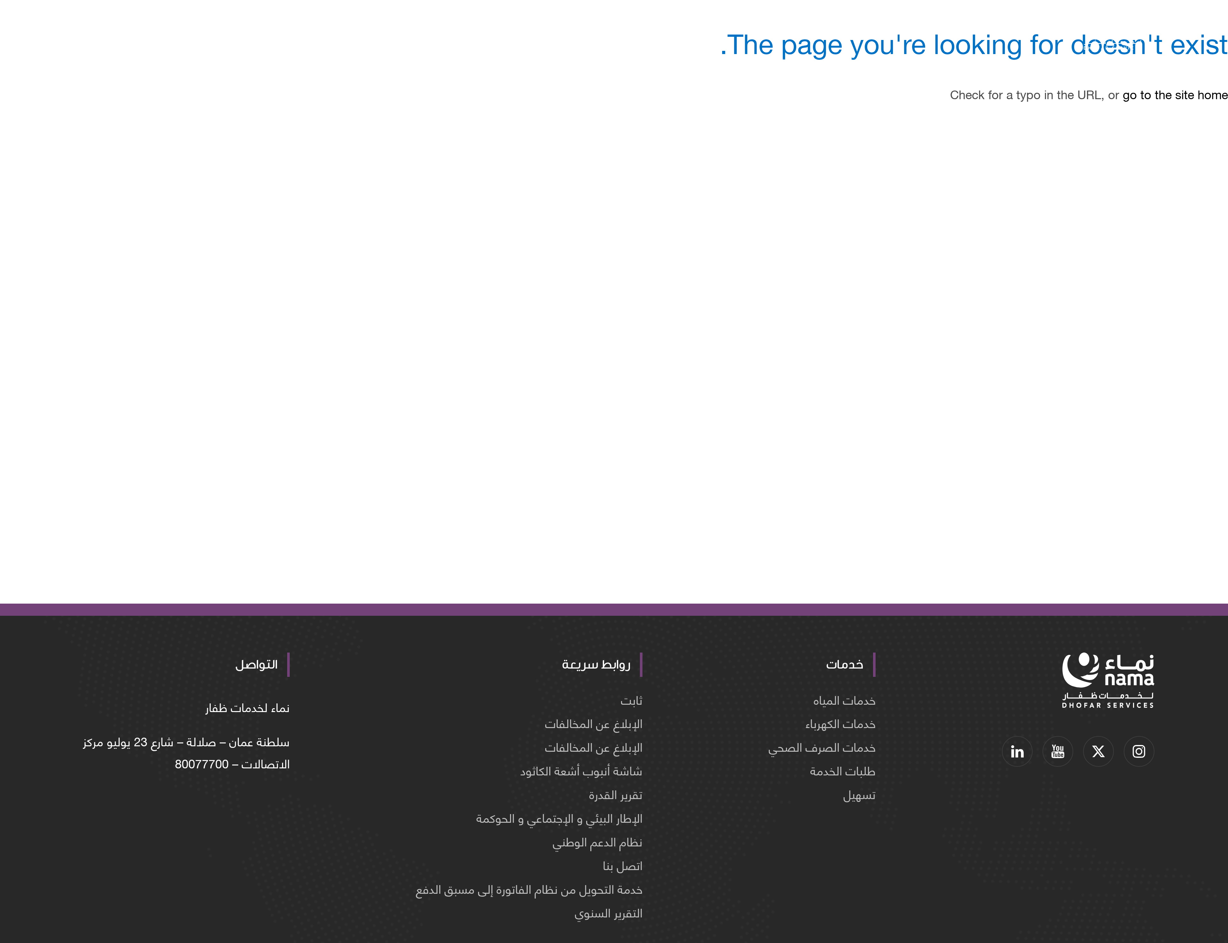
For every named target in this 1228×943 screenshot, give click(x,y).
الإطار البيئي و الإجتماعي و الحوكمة (559, 817)
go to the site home (1175, 93)
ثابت (631, 699)
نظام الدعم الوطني (597, 840)
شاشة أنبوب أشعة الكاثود (581, 769)
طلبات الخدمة (843, 769)
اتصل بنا (622, 864)
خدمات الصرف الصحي (822, 746)
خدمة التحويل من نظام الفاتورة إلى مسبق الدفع (529, 888)
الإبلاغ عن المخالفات (593, 722)
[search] (202, 32)
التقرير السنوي (608, 911)
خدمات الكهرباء (841, 722)
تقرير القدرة (615, 793)
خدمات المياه (845, 699)
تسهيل (860, 793)
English (129, 32)
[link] (1139, 751)
